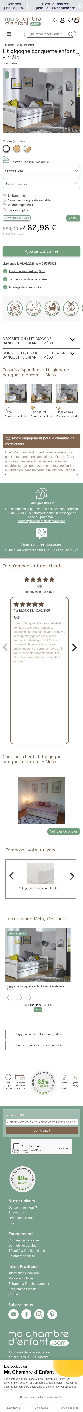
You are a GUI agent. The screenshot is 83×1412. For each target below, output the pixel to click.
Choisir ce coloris (15, 416)
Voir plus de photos (64, 831)
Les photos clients (21, 1218)
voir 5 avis (10, 63)
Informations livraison (23, 1273)
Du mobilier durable (22, 1245)
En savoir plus (18, 210)
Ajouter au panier (41, 251)
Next (72, 103)
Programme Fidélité (22, 1289)
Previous (11, 103)
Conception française (23, 1240)
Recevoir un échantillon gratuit (30, 161)
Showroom (16, 1212)
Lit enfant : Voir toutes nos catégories (38, 1045)
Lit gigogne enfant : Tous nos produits (38, 1034)
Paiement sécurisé (21, 1256)
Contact (14, 1294)
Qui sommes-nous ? (22, 1207)
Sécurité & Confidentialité (26, 1250)
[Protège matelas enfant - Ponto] (40, 873)
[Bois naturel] (16, 148)
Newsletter (15, 1115)
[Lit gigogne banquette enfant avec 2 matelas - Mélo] (38, 955)
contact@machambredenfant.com (41, 521)
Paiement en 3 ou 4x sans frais (20, 1086)
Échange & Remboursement (28, 1283)
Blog (11, 1223)
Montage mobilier (20, 1278)
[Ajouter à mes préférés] (78, 56)
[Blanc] (6, 148)
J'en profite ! (42, 1130)
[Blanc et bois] (27, 148)
